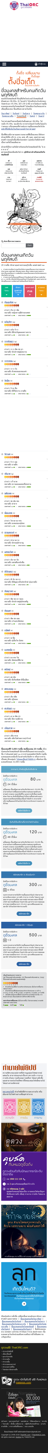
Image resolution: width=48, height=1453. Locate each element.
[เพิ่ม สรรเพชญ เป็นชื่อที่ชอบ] (2, 688)
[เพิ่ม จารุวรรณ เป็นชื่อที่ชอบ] (2, 360)
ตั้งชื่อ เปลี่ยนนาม (17, 1424)
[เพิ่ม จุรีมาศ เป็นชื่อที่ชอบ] (2, 473)
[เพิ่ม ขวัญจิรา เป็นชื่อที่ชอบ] (2, 321)
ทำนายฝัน (6, 1359)
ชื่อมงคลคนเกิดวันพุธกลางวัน (14, 1324)
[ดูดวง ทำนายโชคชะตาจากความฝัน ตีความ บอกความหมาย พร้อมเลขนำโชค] (24, 1231)
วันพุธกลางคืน (7, 116)
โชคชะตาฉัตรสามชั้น (10, 1369)
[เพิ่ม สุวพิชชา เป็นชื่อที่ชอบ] (2, 708)
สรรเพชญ (8, 688)
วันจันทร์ (16, 113)
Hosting (18, 1437)
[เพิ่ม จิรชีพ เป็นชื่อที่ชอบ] (2, 380)
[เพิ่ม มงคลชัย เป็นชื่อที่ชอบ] (2, 649)
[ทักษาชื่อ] (47, 307)
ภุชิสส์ (7, 630)
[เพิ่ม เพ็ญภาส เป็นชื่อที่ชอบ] (2, 727)
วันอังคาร (26, 113)
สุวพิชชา (8, 708)
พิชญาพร (8, 590)
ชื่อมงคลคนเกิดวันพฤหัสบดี (22, 1326)
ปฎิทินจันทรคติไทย (32, 1424)
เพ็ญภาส (8, 727)
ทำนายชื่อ (6, 1362)
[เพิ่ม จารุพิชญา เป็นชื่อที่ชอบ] (2, 341)
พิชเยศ (7, 610)
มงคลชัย (8, 649)
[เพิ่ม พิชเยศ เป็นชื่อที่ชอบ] (2, 610)
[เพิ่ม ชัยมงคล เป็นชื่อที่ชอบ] (2, 512)
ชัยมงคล (8, 512)
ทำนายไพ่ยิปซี (8, 1351)
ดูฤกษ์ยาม (24, 1421)
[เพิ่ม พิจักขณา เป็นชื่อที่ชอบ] (2, 571)
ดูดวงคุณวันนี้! (8, 1091)
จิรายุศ (7, 454)
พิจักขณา (8, 571)
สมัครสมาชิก (24, 913)
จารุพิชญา (9, 341)
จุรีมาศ (7, 473)
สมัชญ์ (7, 669)
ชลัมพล (7, 493)
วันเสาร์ (41, 116)
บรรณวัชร (8, 551)
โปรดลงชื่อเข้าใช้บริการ (26, 759)
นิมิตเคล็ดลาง (35, 1421)
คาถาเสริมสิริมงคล (16, 1426)
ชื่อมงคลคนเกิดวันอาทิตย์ (30, 1318)
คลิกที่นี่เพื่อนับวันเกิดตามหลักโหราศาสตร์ (18, 129)
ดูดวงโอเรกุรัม (7, 1356)
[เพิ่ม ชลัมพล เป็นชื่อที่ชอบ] (2, 493)
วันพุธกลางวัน (39, 113)
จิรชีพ (7, 380)
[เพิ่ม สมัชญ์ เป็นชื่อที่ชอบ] (2, 669)
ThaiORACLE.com (38, 1435)
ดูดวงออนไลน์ (14, 1421)
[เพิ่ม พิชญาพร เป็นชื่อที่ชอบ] (2, 590)
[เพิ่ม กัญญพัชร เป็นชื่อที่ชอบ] (2, 302)
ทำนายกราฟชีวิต (9, 1367)
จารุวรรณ (8, 360)
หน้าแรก (4, 1421)
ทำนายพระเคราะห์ (9, 1364)
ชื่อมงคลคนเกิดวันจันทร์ (11, 1321)
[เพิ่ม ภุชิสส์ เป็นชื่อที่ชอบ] (2, 630)
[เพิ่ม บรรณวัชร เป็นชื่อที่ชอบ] (2, 551)
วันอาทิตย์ (5, 113)
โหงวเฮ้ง (6, 1424)
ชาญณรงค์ (9, 532)
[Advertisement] (24, 36)
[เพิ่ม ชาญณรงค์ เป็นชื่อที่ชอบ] (2, 532)
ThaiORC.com (25, 1435)
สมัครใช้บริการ (24, 810)
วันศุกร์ (32, 116)
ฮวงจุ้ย (44, 1421)
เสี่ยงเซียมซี (7, 1354)
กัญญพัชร (8, 302)
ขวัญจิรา (8, 321)
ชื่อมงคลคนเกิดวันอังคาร (34, 1321)
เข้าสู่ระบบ (42, 64)
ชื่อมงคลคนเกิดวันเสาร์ (22, 1329)
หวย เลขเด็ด (29, 1426)
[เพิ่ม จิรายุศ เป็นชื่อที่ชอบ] (2, 454)
